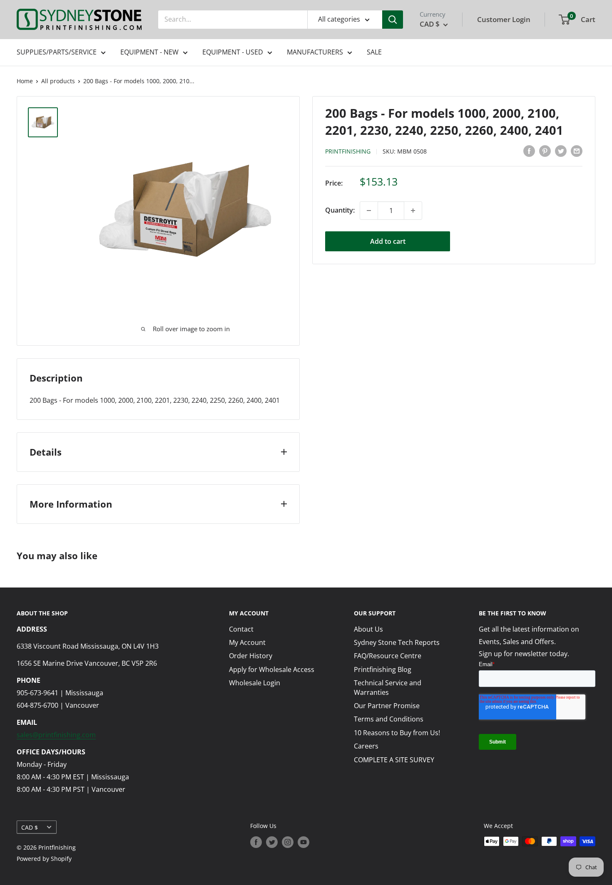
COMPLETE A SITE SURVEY (394, 759)
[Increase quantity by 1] (413, 210)
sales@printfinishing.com (56, 734)
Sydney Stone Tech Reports (397, 642)
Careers (366, 746)
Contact (241, 629)
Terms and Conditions (388, 719)
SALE (374, 52)
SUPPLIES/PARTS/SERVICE (57, 52)
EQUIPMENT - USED (232, 52)
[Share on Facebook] (529, 150)
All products (58, 81)
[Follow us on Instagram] (288, 842)
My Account (247, 642)
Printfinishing (348, 151)
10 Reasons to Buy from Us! (397, 732)
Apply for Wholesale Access (271, 669)
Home (25, 81)
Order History (250, 655)
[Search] (392, 19)
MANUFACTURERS (315, 52)
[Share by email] (576, 150)
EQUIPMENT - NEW (149, 52)
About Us (368, 629)
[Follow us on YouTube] (303, 842)
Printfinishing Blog (382, 669)
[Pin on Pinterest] (545, 150)
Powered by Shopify (44, 859)
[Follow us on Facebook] (256, 842)
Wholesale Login (254, 682)
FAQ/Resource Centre (387, 655)
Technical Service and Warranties (387, 687)
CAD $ (29, 827)
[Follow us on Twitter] (272, 842)
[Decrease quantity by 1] (369, 210)
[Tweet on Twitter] (561, 150)
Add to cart (388, 241)
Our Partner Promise (387, 705)
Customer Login (503, 19)
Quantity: (340, 210)
